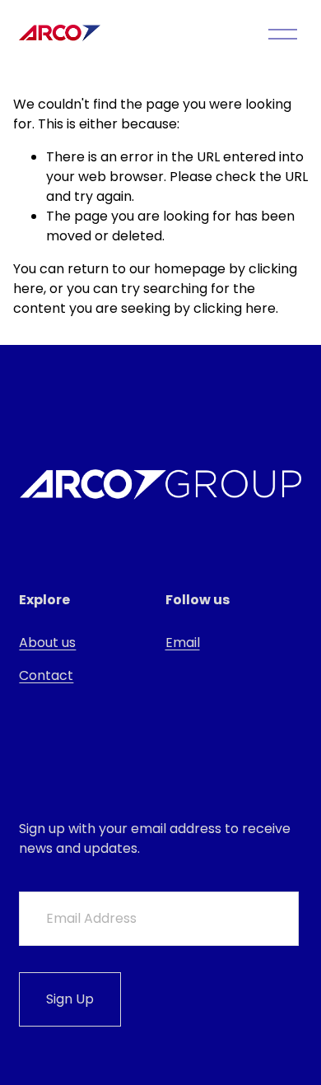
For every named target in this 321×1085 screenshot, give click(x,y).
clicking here (234, 308)
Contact (46, 675)
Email (182, 642)
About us (47, 642)
